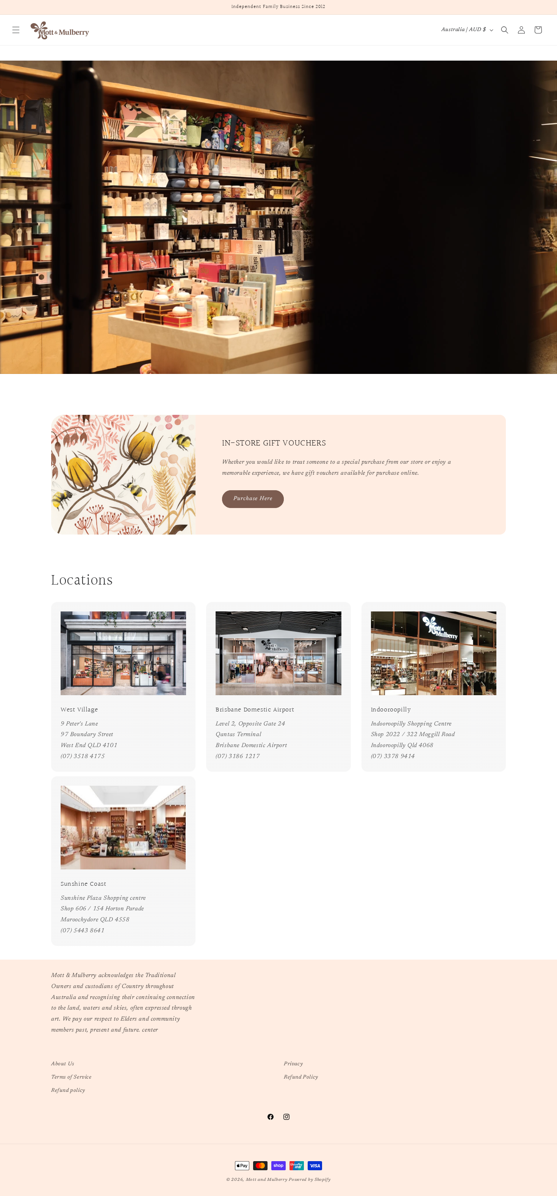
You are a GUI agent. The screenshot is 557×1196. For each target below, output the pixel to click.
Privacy (293, 1064)
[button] (16, 30)
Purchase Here (252, 499)
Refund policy (68, 1090)
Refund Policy (301, 1077)
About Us (62, 1064)
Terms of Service (71, 1077)
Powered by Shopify (310, 1180)
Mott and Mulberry (267, 1180)
